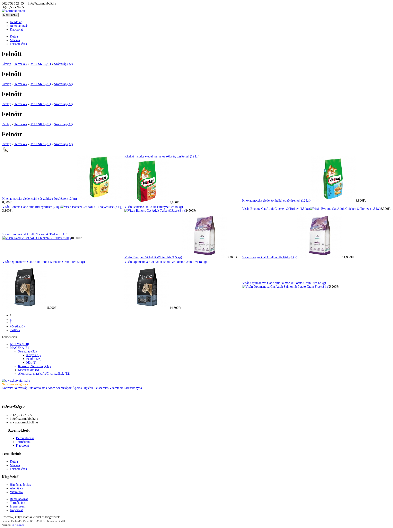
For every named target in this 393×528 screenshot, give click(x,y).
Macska (15, 40)
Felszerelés (101, 388)
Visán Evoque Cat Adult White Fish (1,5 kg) (153, 257)
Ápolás (77, 388)
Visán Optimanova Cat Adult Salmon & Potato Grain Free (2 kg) (284, 283)
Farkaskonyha (133, 388)
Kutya (14, 36)
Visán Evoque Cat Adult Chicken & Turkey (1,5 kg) (276, 208)
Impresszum (17, 506)
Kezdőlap (16, 22)
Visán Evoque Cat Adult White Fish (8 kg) (269, 257)
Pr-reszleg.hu (18, 524)
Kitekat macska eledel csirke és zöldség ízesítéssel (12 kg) (39, 198)
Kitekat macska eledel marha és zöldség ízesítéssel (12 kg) (161, 156)
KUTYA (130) (19, 344)
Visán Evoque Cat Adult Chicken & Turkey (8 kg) (34, 234)
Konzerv (7, 388)
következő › (17, 326)
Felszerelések (18, 44)
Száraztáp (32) (63, 64)
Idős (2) (31, 362)
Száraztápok (64, 388)
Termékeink (23, 442)
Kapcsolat (16, 29)
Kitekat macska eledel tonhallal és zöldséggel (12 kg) (276, 200)
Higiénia (88, 388)
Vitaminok (116, 388)
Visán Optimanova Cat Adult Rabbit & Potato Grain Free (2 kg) (43, 261)
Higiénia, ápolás (20, 484)
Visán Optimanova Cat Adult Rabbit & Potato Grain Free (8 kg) (165, 261)
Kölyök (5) (33, 355)
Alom (51, 388)
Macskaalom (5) (28, 370)
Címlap (6, 64)
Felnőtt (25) (33, 358)
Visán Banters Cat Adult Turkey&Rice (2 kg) (31, 207)
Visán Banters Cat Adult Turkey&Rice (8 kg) (153, 207)
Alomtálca (16, 488)
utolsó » (15, 330)
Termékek (20, 64)
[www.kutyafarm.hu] (16, 380)
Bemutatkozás (19, 25)
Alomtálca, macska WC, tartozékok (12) (44, 373)
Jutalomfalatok (37, 388)
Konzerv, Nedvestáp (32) (34, 366)
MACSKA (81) (40, 64)
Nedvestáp (20, 388)
